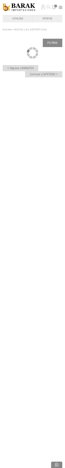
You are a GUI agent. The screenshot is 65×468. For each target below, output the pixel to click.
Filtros (52, 43)
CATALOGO (17, 18)
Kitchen (8, 29)
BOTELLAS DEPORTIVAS (31, 29)
